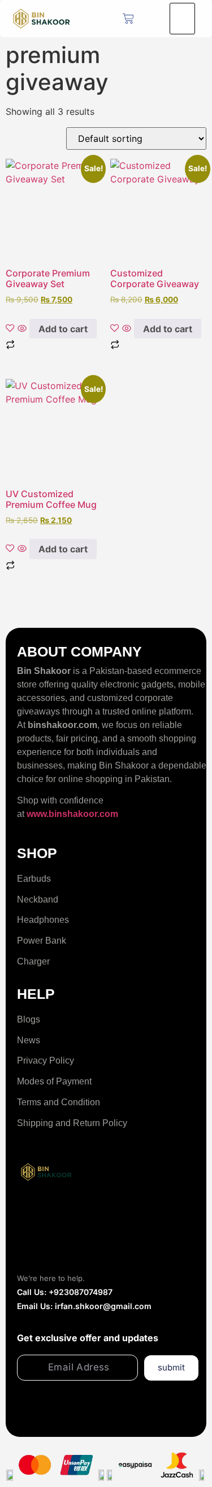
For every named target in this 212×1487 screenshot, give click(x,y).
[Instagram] (77, 1212)
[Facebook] (31, 1212)
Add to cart (63, 328)
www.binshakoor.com (72, 814)
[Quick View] (22, 328)
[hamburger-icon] (182, 18)
